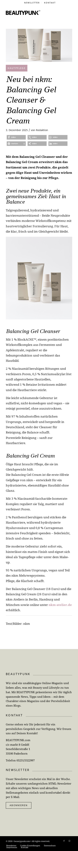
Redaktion (42, 130)
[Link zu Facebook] (64, 841)
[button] (16, 137)
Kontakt (50, 2)
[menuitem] (32, 3)
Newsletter (32, 2)
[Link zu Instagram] (69, 841)
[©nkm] (39, 45)
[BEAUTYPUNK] (23, 12)
